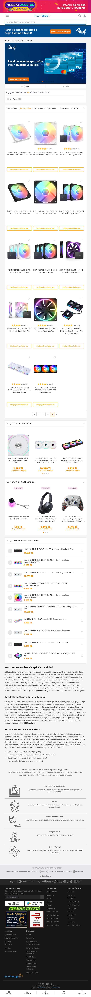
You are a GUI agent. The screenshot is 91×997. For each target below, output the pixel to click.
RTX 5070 (71, 912)
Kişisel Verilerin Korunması (31, 952)
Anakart (49, 902)
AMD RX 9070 (72, 908)
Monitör (49, 898)
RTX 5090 (71, 922)
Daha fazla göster (53, 925)
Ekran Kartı (51, 908)
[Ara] (8, 22)
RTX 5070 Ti (72, 915)
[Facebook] (39, 984)
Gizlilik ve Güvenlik (33, 945)
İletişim (28, 935)
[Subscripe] (42, 897)
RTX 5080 (71, 918)
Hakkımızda (30, 938)
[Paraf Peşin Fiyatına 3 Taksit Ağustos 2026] (45, 31)
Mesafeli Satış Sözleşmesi (31, 968)
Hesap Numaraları (32, 948)
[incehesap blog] (14, 966)
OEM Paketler (52, 892)
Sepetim (8, 948)
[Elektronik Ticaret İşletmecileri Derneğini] (67, 881)
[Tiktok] (51, 984)
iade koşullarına (68, 820)
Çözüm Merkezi (10, 935)
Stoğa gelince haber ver (19, 169)
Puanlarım (8, 945)
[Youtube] (47, 984)
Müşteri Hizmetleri (12, 938)
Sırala (66, 86)
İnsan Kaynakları (32, 941)
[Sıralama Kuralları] (83, 108)
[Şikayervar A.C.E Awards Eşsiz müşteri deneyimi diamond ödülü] (16, 919)
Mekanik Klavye (52, 912)
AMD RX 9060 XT (74, 902)
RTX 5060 (71, 895)
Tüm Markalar (31, 957)
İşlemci (49, 905)
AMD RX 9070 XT (74, 905)
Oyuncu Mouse (52, 918)
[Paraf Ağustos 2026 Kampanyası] (45, 63)
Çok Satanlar (52, 108)
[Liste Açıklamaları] (83, 423)
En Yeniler (74, 108)
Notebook (50, 895)
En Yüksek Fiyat (40, 108)
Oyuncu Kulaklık (53, 915)
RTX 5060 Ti (72, 898)
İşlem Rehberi (31, 960)
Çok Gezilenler (64, 108)
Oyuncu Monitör (53, 922)
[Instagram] (43, 984)
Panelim (8, 941)
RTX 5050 (71, 892)
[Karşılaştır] (82, 551)
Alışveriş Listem (10, 951)
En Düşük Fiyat (25, 108)
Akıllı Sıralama (12, 108)
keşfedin (58, 792)
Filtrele (26, 86)
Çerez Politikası (31, 963)
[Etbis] (37, 919)
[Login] (7, 15)
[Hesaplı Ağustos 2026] (45, 6)
